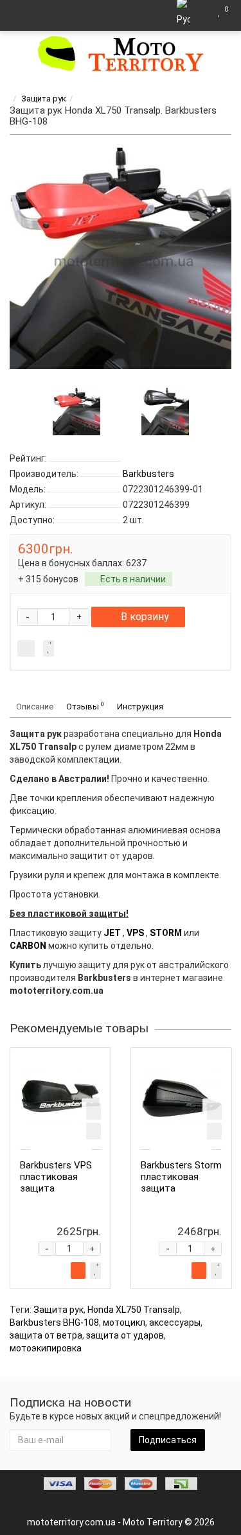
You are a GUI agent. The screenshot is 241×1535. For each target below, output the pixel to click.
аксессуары (175, 1322)
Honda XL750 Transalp (133, 1310)
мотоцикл (124, 1322)
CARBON (28, 946)
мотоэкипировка (46, 1348)
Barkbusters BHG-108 (54, 1322)
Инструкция (140, 706)
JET (112, 933)
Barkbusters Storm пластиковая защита (181, 1176)
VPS (135, 933)
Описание (34, 706)
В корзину (145, 617)
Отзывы (85, 705)
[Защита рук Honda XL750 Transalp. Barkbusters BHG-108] (120, 258)
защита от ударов (125, 1335)
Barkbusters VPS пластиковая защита (56, 1176)
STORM (166, 933)
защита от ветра (46, 1335)
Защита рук (43, 98)
